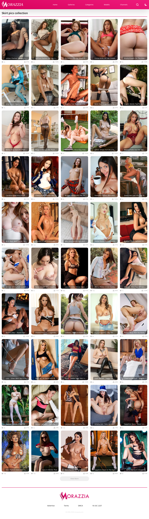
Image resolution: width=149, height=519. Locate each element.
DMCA (80, 506)
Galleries (71, 4)
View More (74, 478)
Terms (66, 506)
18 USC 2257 (97, 506)
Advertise (51, 506)
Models (107, 4)
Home (55, 4)
